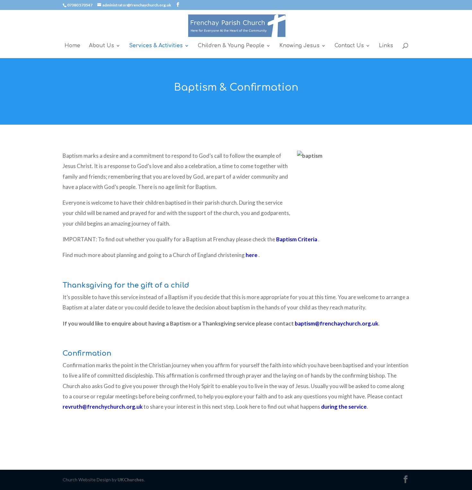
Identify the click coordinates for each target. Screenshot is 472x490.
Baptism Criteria (296, 239)
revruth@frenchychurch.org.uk (103, 406)
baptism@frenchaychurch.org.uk (336, 323)
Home (72, 46)
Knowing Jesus (299, 46)
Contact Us (349, 46)
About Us (101, 46)
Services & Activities (156, 46)
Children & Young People (231, 46)
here (252, 255)
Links (386, 46)
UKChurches (131, 479)
